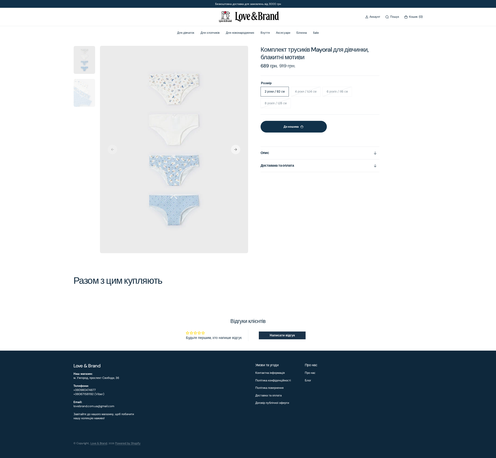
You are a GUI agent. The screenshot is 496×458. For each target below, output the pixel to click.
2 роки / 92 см (277, 92)
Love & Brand (98, 443)
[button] (372, 17)
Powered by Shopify (128, 443)
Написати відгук (282, 335)
